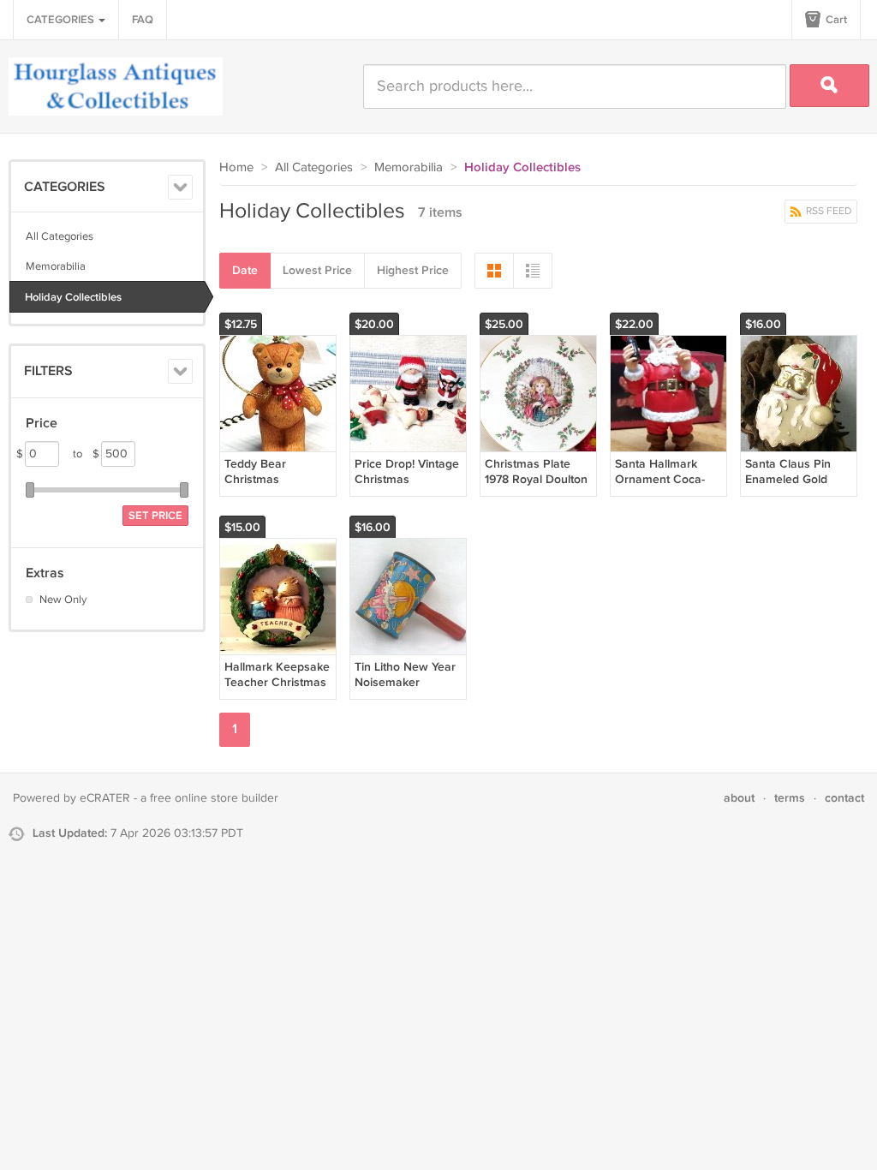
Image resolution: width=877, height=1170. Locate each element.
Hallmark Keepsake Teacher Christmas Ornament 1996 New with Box (277, 690)
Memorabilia (56, 266)
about (739, 798)
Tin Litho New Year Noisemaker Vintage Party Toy (405, 682)
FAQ (142, 20)
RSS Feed (827, 211)
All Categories (59, 236)
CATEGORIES (62, 20)
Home (236, 167)
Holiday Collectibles (73, 297)
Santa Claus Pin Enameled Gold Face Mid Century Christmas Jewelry (795, 487)
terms (789, 798)
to (86, 454)
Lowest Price (317, 270)
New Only (63, 599)
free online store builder (214, 798)
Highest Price (413, 270)
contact (844, 798)
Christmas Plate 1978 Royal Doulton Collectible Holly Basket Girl (536, 487)
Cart (835, 20)
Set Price (155, 515)
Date (245, 270)
